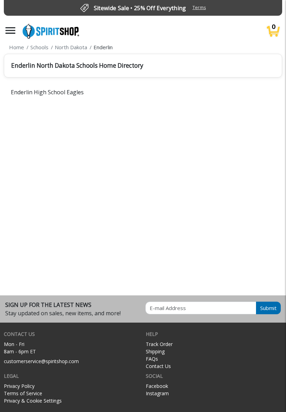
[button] (10, 30)
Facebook (157, 386)
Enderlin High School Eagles (47, 92)
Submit (268, 307)
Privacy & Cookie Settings (33, 400)
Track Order (159, 344)
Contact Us (158, 366)
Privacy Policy (19, 386)
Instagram (157, 393)
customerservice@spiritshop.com (41, 361)
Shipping (155, 351)
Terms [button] (199, 7)
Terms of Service (23, 393)
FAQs (152, 358)
